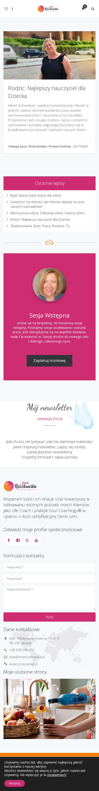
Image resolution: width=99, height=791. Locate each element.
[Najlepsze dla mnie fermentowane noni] (49, 709)
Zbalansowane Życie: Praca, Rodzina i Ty (40, 226)
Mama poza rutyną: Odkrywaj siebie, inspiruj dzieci (47, 213)
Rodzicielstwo (38, 146)
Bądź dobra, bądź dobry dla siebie (35, 195)
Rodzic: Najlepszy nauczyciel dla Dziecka (40, 219)
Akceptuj (14, 783)
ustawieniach (56, 775)
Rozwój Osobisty (60, 146)
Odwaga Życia (17, 146)
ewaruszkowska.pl (23, 664)
